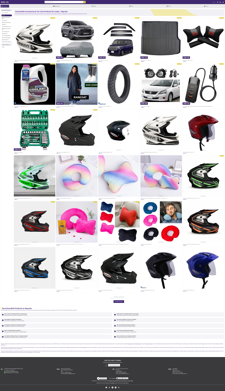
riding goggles (83, 347)
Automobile (25, 315)
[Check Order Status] (220, 2)
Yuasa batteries (131, 343)
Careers (129, 380)
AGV (72, 347)
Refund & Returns (123, 380)
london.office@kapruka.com (123, 373)
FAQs (132, 380)
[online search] (84, 2)
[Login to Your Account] (223, 2)
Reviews (118, 380)
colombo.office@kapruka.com (12, 371)
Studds (68, 347)
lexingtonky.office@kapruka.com (69, 373)
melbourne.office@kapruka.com (181, 373)
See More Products (119, 301)
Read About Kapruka (112, 380)
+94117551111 (12, 370)
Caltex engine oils (149, 343)
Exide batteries (138, 343)
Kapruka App (114, 378)
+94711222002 (16, 372)
